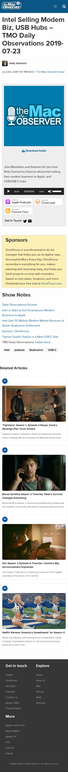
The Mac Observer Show (50, 72)
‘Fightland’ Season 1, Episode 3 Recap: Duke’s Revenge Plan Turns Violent (29, 427)
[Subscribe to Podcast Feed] (18, 213)
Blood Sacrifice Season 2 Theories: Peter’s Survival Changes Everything (32, 496)
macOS (10, 748)
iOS (8, 742)
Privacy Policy (13, 708)
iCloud (9, 753)
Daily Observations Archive (19, 304)
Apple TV (11, 736)
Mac (38, 686)
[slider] (57, 191)
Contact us (12, 697)
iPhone (40, 691)
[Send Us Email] (30, 221)
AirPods (40, 703)
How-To (40, 680)
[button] (55, 6)
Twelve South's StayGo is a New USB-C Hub (30, 336)
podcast (19, 350)
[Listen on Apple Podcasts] (18, 204)
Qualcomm (36, 350)
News (39, 675)
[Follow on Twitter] (25, 221)
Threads (10, 691)
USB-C (52, 350)
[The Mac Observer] (11, 6)
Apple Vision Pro (15, 725)
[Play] (8, 191)
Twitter (9, 675)
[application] (34, 191)
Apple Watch (13, 731)
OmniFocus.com (51, 283)
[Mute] (49, 191)
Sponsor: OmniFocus (15, 331)
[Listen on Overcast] (48, 204)
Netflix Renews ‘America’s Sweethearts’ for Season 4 (33, 632)
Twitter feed (42, 342)
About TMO (12, 703)
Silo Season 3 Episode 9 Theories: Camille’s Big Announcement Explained (30, 565)
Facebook (11, 680)
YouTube (10, 686)
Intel (7, 350)
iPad (38, 697)
